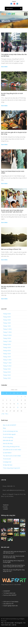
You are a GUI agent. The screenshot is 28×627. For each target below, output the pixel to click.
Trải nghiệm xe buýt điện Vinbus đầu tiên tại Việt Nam (14, 55)
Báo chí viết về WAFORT (9, 425)
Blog (4, 428)
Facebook (5, 505)
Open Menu (25, 14)
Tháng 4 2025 (7, 317)
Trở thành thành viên (9, 593)
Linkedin (5, 509)
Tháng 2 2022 (7, 378)
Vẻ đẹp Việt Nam (7, 465)
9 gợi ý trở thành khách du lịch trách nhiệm (12, 172)
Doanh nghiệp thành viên (10, 606)
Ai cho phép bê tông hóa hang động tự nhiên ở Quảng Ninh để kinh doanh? (14, 566)
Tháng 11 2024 (7, 332)
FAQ (2, 623)
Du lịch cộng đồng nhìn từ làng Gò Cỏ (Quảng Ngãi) (13, 561)
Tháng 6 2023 (7, 344)
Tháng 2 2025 (7, 323)
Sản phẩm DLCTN (8, 603)
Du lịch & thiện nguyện (9, 434)
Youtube (5, 507)
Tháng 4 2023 (7, 350)
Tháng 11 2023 (7, 341)
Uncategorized (7, 462)
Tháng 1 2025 (7, 326)
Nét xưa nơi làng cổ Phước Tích (11, 249)
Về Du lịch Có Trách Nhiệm (10, 601)
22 (17, 407)
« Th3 (2, 414)
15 (17, 404)
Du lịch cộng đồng (8, 437)
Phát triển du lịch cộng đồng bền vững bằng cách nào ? (13, 570)
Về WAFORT (6, 591)
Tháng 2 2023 (7, 357)
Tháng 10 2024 (7, 335)
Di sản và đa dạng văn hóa (10, 431)
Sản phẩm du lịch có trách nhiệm (12, 449)
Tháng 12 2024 (7, 329)
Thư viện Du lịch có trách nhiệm (12, 456)
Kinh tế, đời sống (7, 443)
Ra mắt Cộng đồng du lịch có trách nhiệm (12, 94)
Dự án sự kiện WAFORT (9, 595)
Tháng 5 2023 (7, 347)
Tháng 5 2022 (7, 369)
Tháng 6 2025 (7, 314)
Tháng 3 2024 (7, 338)
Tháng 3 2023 (7, 353)
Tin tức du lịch (7, 459)
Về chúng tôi (18, 623)
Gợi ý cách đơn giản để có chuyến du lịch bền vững (14, 133)
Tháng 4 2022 (7, 372)
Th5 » (6, 414)
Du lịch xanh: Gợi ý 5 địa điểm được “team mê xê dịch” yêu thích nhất (12, 211)
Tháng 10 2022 (7, 366)
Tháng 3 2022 (7, 375)
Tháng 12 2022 (7, 360)
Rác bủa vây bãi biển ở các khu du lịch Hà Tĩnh (13, 287)
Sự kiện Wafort (7, 453)
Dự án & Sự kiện (9, 623)
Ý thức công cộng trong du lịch (11, 468)
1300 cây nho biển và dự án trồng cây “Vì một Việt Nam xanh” (14, 552)
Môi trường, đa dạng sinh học (11, 446)
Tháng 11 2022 (7, 363)
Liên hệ (14, 625)
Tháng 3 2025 (7, 320)
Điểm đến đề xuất (8, 440)
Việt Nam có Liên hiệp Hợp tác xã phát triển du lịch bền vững (13, 556)
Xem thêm (4, 66)
